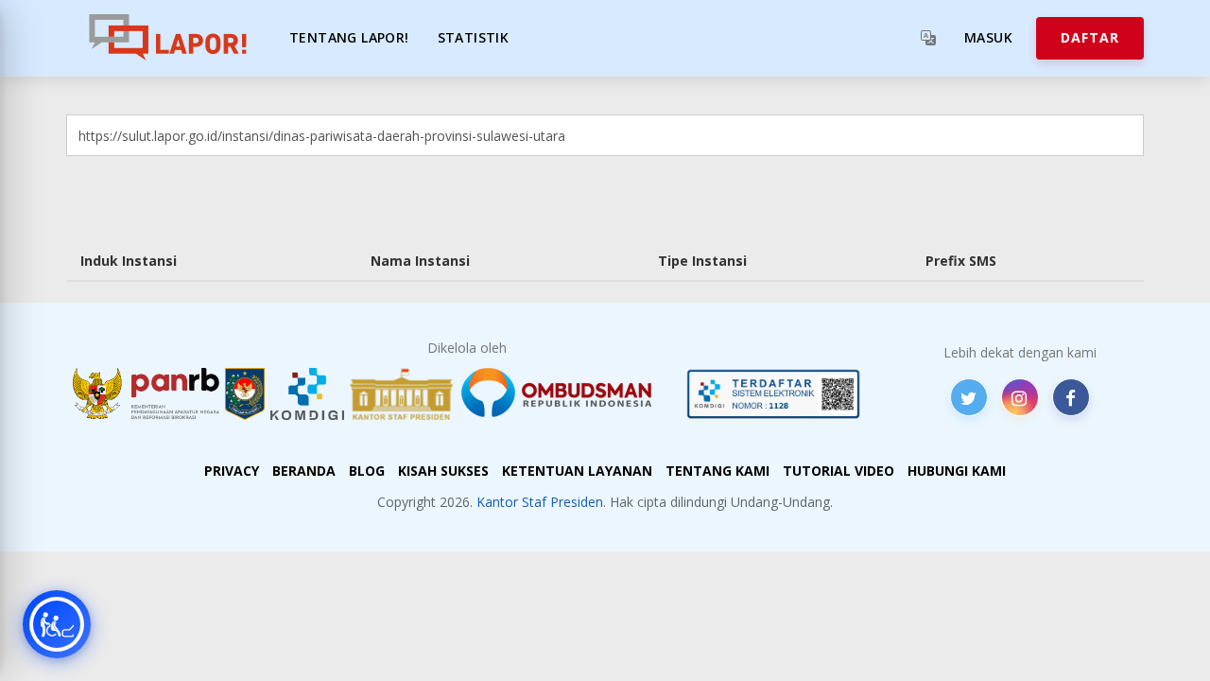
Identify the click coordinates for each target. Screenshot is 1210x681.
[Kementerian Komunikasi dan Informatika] (307, 394)
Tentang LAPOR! (349, 37)
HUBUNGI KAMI (957, 471)
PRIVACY (231, 471)
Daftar (1090, 37)
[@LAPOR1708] (969, 397)
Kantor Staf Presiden (539, 502)
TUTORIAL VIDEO (838, 471)
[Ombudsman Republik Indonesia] (567, 394)
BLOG (367, 471)
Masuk (988, 37)
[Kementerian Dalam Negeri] (245, 394)
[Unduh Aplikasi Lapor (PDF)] (773, 394)
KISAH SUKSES (443, 471)
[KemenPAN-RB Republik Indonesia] (146, 394)
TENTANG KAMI (717, 471)
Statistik (474, 37)
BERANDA (304, 471)
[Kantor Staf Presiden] (401, 394)
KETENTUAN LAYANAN (577, 471)
